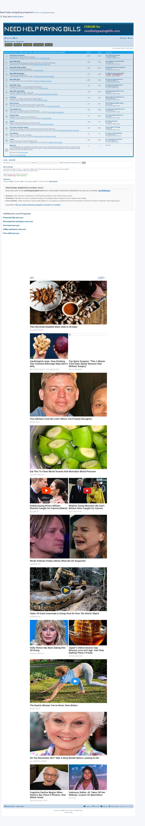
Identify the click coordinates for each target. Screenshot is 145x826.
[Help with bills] (68, 29)
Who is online (8, 167)
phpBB (62, 810)
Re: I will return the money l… (114, 139)
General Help (14, 115)
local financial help (45, 58)
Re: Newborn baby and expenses (115, 67)
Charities (13, 97)
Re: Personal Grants (111, 121)
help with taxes (44, 88)
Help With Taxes (15, 85)
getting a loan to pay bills (55, 142)
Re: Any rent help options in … (114, 79)
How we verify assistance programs (29, 205)
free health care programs (56, 112)
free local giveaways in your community (68, 130)
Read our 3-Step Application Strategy (44, 12)
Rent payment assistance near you (18, 221)
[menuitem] (15, 38)
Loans (12, 139)
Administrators (12, 175)
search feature (47, 118)
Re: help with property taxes (113, 85)
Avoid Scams (17, 16)
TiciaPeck (110, 110)
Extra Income (14, 103)
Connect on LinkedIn (52, 205)
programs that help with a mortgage (44, 76)
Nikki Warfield (53, 181)
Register (12, 160)
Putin (108, 92)
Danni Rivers (110, 98)
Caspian (109, 62)
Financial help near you (13, 218)
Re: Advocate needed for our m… (115, 109)
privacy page (22, 155)
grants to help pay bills (47, 124)
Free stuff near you (11, 233)
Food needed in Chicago (112, 127)
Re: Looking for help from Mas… (115, 61)
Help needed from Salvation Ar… (115, 97)
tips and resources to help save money (45, 136)
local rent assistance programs (43, 81)
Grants (12, 121)
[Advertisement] (55, 6)
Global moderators (22, 175)
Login (5, 160)
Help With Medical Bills (18, 67)
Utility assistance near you (14, 229)
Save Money (14, 133)
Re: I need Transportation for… (114, 115)
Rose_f (109, 68)
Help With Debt (15, 61)
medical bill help (39, 70)
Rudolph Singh (111, 56)
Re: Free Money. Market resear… (114, 103)
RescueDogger (111, 140)
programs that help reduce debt (41, 64)
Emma (109, 116)
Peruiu (109, 104)
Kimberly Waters (111, 80)
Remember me (75, 162)
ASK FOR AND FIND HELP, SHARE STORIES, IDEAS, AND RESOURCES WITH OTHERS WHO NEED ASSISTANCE (34, 52)
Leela (108, 122)
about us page (24, 152)
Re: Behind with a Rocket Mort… (115, 73)
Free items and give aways (19, 127)
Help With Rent (15, 79)
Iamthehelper (110, 134)
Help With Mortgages (17, 73)
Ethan (108, 128)
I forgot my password (64, 162)
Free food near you (11, 225)
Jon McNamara (104, 191)
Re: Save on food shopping (113, 133)
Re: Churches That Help (112, 55)
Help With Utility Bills (17, 91)
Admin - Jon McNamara (114, 74)
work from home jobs (54, 106)
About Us (13, 145)
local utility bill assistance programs (48, 94)
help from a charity (42, 100)
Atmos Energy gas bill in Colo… (114, 91)
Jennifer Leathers (112, 86)
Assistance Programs (17, 55)
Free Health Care (15, 109)
